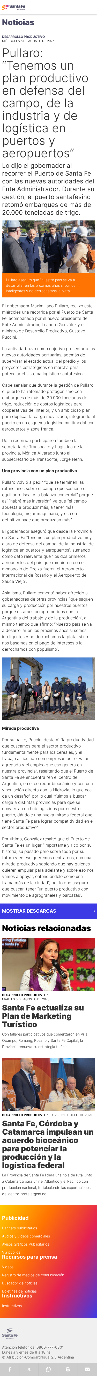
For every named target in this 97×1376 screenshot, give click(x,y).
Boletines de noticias (19, 1291)
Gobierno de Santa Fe (13, 7)
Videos (7, 1267)
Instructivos (12, 1306)
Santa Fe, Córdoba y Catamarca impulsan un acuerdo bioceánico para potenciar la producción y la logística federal (48, 1144)
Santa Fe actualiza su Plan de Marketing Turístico (43, 1015)
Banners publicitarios (19, 1228)
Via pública (11, 1252)
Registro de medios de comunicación (33, 1275)
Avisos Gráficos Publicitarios (25, 1244)
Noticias (18, 22)
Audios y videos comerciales (26, 1236)
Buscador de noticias (20, 1283)
